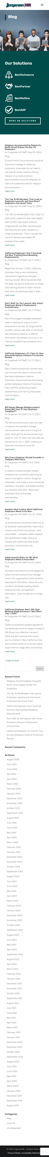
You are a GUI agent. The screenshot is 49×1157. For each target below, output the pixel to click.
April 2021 (11, 1022)
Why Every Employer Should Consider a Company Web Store (24, 458)
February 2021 (14, 1032)
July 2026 (12, 764)
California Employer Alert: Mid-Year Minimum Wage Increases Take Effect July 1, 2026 (23, 611)
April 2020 (12, 1081)
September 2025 (15, 813)
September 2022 (15, 954)
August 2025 (13, 818)
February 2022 (14, 974)
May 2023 (11, 944)
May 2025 (11, 832)
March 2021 (12, 1027)
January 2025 (13, 852)
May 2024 (11, 891)
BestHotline (22, 98)
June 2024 (12, 886)
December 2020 (14, 1042)
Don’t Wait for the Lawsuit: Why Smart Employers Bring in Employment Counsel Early (24, 305)
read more (10, 191)
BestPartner (22, 86)
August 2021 (13, 1003)
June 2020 (12, 1071)
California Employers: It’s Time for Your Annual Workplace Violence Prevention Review (24, 355)
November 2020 (14, 1047)
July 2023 (12, 940)
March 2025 (12, 842)
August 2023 (13, 935)
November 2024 (14, 862)
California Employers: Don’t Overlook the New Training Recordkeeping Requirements (23, 255)
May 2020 (11, 1076)
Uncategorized (14, 1128)
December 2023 (14, 915)
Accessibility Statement (31, 1153)
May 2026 (11, 774)
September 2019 (14, 1100)
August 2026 (13, 759)
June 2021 (12, 1013)
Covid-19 (11, 1123)
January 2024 (13, 910)
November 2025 (14, 803)
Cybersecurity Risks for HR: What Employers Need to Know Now (21, 558)
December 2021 (14, 983)
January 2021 (13, 1037)
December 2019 (14, 1096)
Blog (7, 156)
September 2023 (15, 930)
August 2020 (13, 1061)
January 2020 (13, 1091)
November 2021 (14, 988)
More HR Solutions (22, 121)
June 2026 (12, 769)
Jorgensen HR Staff (17, 152)
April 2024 (12, 896)
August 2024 (13, 876)
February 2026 (14, 788)
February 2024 (14, 905)
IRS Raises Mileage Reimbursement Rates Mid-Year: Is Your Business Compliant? (22, 409)
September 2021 (14, 998)
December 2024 (14, 857)
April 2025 (12, 837)
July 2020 (12, 1066)
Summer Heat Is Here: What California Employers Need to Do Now (23, 510)
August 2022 (13, 959)
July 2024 (12, 881)
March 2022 (12, 969)
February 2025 (14, 847)
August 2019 (13, 1105)
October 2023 (13, 925)
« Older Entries (12, 660)
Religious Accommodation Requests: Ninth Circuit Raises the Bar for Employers (23, 147)
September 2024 (15, 871)
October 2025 (13, 808)
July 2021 (11, 1008)
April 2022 (12, 964)
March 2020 (12, 1086)
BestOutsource (24, 74)
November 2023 (14, 920)
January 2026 (13, 793)
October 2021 (13, 993)
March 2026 (12, 784)
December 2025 (14, 798)
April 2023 (12, 949)
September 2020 (15, 1057)
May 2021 (11, 1017)
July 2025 (12, 822)
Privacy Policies (14, 1153)
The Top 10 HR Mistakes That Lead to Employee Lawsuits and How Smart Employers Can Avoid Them (23, 201)
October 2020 (13, 1052)
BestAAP (20, 109)
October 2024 (13, 866)
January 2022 (13, 978)
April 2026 (12, 779)
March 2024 (12, 901)
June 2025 (12, 827)
